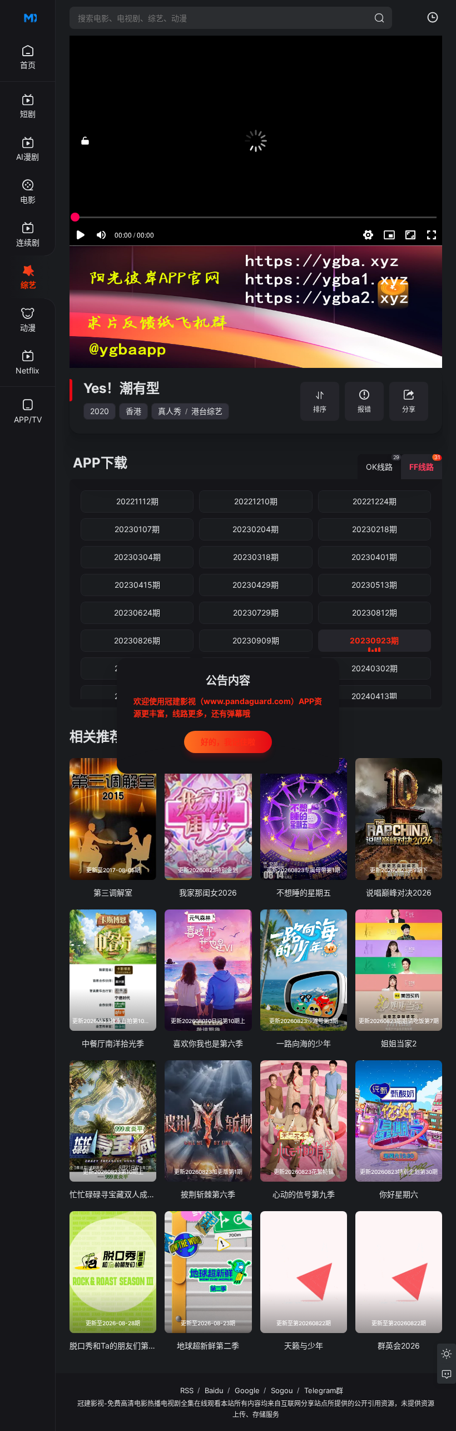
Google (247, 1390)
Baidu (214, 1390)
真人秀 (169, 411)
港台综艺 (206, 411)
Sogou (282, 1390)
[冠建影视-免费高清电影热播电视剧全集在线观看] (28, 18)
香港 (133, 411)
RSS (187, 1390)
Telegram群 (323, 1390)
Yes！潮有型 (121, 388)
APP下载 (100, 463)
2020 (99, 411)
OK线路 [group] (382, 462)
